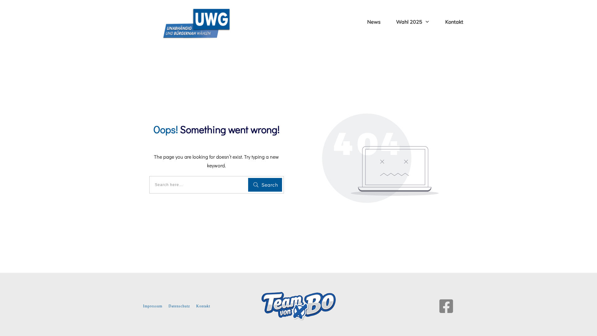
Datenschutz (179, 306)
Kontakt (203, 306)
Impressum (152, 306)
